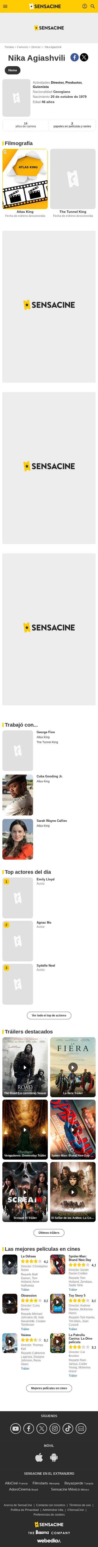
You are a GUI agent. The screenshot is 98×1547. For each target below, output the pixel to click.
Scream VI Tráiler (25, 1218)
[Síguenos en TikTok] (69, 1428)
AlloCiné (11, 1483)
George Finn (46, 732)
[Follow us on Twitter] (42, 1428)
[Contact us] (82, 1428)
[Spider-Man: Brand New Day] (57, 1264)
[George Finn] (17, 750)
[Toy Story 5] (57, 1304)
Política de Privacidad (25, 1510)
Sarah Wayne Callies (52, 821)
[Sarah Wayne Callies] (17, 839)
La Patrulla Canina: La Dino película (80, 1338)
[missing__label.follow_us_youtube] (16, 1428)
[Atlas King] (25, 179)
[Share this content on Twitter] (84, 57)
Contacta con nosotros (50, 1505)
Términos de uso (80, 1505)
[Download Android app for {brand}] (56, 1457)
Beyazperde (73, 1483)
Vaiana (26, 1335)
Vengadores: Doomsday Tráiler (25, 1155)
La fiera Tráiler (73, 1093)
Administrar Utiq (53, 1510)
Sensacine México (65, 1489)
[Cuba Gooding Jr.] (17, 795)
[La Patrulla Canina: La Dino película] (57, 1343)
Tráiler (25, 1289)
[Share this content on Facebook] (74, 57)
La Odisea (28, 1256)
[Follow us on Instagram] (55, 1428)
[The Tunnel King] (73, 179)
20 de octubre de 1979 (69, 97)
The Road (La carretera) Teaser (25, 1093)
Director (36, 47)
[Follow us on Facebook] (29, 1428)
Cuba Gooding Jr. (50, 776)
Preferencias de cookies (49, 1514)
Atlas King (25, 212)
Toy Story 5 (77, 1295)
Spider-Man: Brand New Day (80, 1258)
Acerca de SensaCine (18, 1505)
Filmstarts (40, 1483)
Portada (9, 47)
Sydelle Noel (46, 965)
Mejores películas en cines (49, 1388)
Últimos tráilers (49, 1232)
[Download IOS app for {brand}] (42, 1457)
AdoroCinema (19, 1489)
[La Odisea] (9, 1264)
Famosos (22, 47)
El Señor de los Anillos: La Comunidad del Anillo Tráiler (73, 1218)
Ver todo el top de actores (49, 1015)
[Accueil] (45, 6)
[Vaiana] (9, 1343)
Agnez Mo (44, 922)
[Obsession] (9, 1304)
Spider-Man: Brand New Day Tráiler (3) (73, 1155)
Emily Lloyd (45, 879)
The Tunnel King (72, 212)
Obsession (29, 1295)
